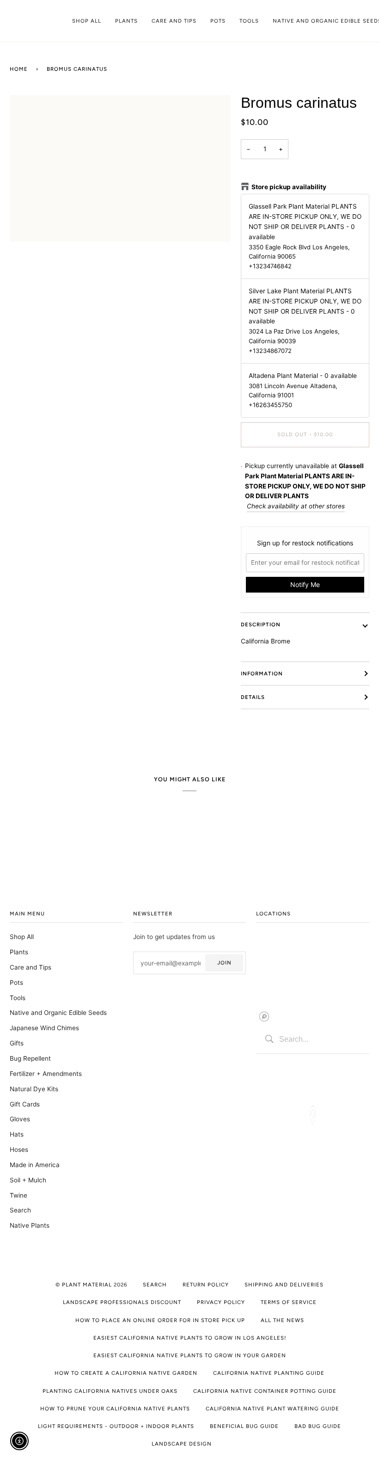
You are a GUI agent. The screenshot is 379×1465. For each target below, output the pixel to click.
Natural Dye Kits (34, 1089)
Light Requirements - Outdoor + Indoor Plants (116, 1426)
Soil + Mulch (28, 1180)
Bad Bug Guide (317, 1426)
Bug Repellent (30, 1058)
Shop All (22, 936)
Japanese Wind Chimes (44, 1028)
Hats (17, 1134)
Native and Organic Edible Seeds (58, 1012)
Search (20, 1210)
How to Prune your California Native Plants (115, 1408)
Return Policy (206, 1284)
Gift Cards (25, 1104)
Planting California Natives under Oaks (110, 1391)
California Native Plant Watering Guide (272, 1408)
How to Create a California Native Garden (126, 1373)
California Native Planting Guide (268, 1373)
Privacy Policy (221, 1302)
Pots (16, 982)
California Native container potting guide (264, 1391)
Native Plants (29, 1225)
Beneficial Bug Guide (244, 1426)
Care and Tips (30, 967)
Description (261, 624)
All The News (282, 1320)
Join (224, 962)
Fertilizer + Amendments (46, 1073)
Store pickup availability (288, 187)
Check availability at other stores (296, 506)
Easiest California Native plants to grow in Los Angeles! (189, 1338)
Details (253, 697)
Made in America (35, 1164)
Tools (17, 997)
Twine (18, 1195)
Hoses (19, 1149)
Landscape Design (182, 1443)
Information (262, 673)
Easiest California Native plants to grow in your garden (189, 1355)
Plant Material (87, 1284)
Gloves (20, 1119)
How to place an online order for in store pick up (160, 1320)
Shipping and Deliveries (284, 1284)
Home (19, 69)
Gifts (17, 1043)
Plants (19, 952)
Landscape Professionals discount (122, 1302)
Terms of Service (289, 1302)
